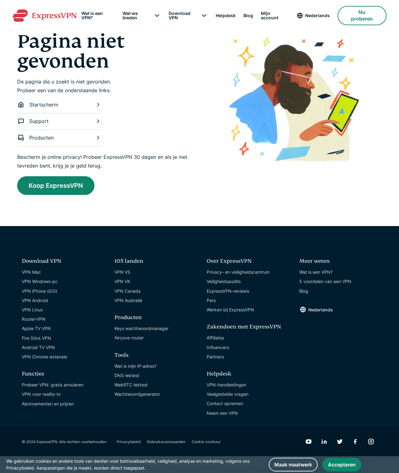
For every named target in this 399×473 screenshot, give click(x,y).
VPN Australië (128, 300)
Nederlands (317, 15)
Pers (211, 300)
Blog (248, 15)
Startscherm (43, 105)
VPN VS (122, 272)
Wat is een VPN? (92, 15)
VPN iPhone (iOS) (39, 291)
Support (39, 121)
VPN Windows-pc (40, 281)
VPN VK (122, 281)
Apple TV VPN (36, 328)
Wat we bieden (130, 15)
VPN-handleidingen (226, 384)
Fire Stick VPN (36, 338)
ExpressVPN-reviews (228, 291)
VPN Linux (32, 309)
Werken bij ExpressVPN (230, 309)
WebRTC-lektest (131, 384)
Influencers (218, 347)
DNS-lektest (126, 375)
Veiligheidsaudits (224, 281)
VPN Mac (31, 272)
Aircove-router (129, 337)
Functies (33, 374)
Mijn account (269, 15)
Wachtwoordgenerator (137, 394)
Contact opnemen (225, 403)
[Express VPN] (44, 15)
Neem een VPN (222, 413)
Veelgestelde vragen (227, 394)
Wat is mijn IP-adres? (135, 366)
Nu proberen (362, 15)
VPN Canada (127, 291)
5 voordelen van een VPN (325, 281)
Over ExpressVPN (229, 261)
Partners (215, 356)
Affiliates (215, 337)
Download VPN (179, 15)
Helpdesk (226, 15)
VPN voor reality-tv (41, 394)
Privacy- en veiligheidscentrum (238, 272)
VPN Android (35, 300)
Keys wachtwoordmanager (141, 328)
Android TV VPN (38, 347)
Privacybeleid (129, 441)
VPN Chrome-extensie (44, 356)
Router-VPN (34, 319)
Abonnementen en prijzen (48, 403)
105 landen (128, 261)
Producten (41, 138)
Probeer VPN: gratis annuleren (53, 384)
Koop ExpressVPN (56, 185)
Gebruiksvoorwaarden (166, 441)
